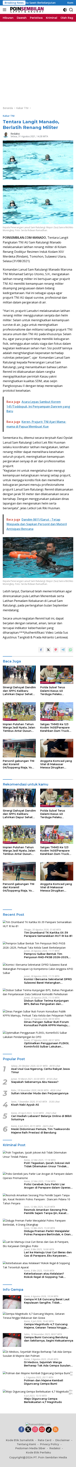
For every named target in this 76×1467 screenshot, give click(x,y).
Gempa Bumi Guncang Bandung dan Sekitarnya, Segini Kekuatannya (48, 1339)
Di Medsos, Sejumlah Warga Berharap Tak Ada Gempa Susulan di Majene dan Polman (47, 1364)
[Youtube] (42, 1429)
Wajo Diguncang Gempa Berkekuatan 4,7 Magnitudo (43, 1400)
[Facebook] (21, 1429)
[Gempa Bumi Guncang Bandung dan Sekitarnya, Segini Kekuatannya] (12, 1340)
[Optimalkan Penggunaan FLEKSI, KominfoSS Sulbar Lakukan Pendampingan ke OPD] (38, 1035)
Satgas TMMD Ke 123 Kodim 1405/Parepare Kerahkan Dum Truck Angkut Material (55, 728)
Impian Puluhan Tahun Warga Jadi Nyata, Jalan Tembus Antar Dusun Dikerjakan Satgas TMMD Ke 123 (19, 728)
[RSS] (55, 1429)
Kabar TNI (9, 115)
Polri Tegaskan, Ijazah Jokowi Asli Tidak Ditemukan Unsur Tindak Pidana (47, 1164)
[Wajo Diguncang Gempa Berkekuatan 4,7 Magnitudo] (36, 1391)
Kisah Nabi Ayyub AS (25, 1104)
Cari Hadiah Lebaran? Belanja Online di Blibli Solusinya (41, 1117)
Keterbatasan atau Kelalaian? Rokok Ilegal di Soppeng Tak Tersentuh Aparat (44, 1275)
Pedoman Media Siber (30, 1448)
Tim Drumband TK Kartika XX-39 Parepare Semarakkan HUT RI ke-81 (48, 934)
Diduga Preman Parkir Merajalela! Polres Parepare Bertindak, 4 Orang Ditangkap (48, 1232)
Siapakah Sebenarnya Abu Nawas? (34, 1082)
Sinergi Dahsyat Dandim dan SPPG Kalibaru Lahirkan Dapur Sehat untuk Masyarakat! (19, 691)
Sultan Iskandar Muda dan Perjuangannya (39, 1093)
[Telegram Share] (63, 650)
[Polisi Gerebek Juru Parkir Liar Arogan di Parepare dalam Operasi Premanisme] (38, 1176)
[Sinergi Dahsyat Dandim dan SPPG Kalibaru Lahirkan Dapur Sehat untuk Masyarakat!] (19, 675)
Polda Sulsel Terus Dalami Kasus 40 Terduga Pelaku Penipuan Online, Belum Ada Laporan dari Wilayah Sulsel (56, 691)
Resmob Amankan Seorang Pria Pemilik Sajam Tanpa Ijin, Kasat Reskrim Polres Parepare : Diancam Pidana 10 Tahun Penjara (48, 1211)
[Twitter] (28, 1429)
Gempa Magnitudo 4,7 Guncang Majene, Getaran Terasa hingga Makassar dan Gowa (46, 1326)
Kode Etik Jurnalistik (20, 1440)
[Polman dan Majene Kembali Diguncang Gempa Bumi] (36, 1373)
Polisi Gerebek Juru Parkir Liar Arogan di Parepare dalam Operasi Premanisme (47, 1186)
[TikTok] (49, 1430)
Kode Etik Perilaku (38, 1452)
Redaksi (15, 133)
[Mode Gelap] (65, 10)
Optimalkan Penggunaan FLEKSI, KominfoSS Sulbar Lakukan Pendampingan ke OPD (46, 1045)
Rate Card (44, 1440)
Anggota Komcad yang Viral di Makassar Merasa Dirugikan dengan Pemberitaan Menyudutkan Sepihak (56, 764)
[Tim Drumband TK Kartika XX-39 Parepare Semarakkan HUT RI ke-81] (38, 924)
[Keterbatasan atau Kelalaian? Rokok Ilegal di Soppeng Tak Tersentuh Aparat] (38, 1265)
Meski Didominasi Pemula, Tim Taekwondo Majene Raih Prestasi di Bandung (40, 1130)
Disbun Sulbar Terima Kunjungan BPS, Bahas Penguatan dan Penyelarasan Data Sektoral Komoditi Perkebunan (46, 1002)
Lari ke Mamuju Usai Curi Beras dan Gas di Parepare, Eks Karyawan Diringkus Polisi (48, 1254)
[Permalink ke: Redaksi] (6, 134)
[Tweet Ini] (48, 650)
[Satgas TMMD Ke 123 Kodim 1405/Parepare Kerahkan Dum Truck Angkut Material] (56, 711)
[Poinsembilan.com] (26, 10)
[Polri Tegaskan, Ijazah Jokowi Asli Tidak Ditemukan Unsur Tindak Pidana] (38, 1155)
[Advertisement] (38, 61)
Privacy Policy (49, 1444)
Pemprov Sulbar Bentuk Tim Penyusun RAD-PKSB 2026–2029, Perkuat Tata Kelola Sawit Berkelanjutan (46, 955)
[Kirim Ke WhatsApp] (70, 650)
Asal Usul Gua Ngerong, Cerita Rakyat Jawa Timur (40, 1070)
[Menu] (5, 10)
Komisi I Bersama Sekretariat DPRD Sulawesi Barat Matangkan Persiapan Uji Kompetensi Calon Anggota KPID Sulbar (48, 981)
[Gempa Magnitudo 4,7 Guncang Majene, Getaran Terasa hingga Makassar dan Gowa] (38, 1316)
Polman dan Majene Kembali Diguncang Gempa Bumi (43, 1382)
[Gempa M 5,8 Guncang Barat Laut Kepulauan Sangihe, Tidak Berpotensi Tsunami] (12, 1302)
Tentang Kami (26, 1444)
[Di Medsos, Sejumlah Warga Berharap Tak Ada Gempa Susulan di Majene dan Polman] (38, 1354)
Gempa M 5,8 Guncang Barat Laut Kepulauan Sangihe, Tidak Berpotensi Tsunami (47, 1301)
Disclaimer (62, 1440)
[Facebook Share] (41, 650)
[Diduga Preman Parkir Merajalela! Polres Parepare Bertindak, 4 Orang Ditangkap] (38, 1223)
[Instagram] (35, 1429)
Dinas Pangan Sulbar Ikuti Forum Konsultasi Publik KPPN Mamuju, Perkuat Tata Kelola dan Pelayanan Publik (48, 1023)
